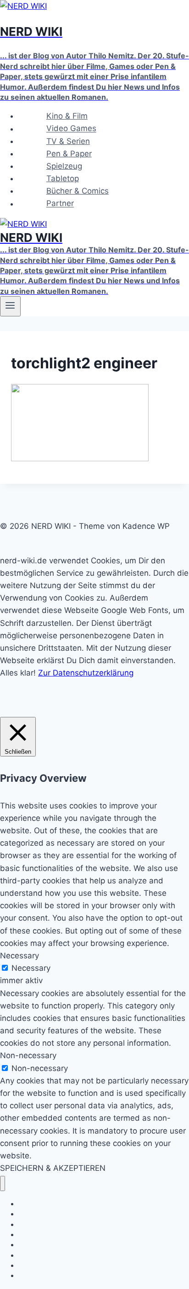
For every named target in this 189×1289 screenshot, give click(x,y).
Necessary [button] (19, 955)
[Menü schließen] (2, 1183)
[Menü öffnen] (10, 306)
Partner (60, 203)
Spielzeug (64, 166)
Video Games (71, 128)
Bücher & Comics (77, 190)
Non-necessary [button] (28, 1055)
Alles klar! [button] (18, 672)
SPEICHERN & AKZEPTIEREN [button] (53, 1168)
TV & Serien (68, 141)
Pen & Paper (69, 153)
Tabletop (62, 178)
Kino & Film (67, 115)
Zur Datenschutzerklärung (85, 672)
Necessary (30, 968)
